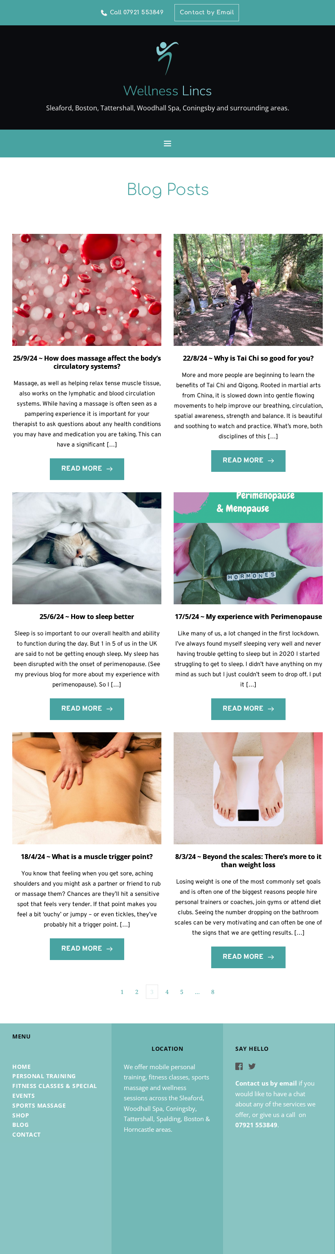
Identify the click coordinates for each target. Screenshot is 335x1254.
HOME (21, 1066)
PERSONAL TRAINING (44, 1076)
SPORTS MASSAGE (39, 1105)
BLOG (20, 1124)
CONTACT (26, 1134)
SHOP (20, 1115)
